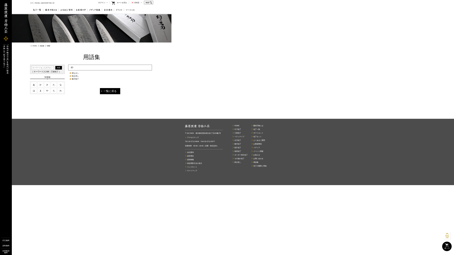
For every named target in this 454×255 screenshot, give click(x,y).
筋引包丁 (237, 148)
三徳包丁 (237, 133)
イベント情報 (258, 151)
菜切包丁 (237, 151)
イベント (119, 10)
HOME (34, 46)
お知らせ (256, 155)
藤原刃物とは (51, 10)
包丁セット (257, 137)
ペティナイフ (239, 137)
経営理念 (190, 156)
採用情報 (190, 160)
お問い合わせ (258, 158)
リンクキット (192, 167)
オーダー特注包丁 (241, 155)
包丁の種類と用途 (260, 166)
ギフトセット (258, 133)
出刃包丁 (237, 140)
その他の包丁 (239, 158)
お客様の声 (81, 10)
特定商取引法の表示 (194, 163)
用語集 (42, 46)
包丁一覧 (37, 10)
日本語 (136, 3)
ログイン (101, 3)
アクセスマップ (193, 137)
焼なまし (75, 73)
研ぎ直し (237, 162)
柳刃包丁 (75, 79)
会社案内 (108, 10)
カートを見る (122, 3)
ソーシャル (130, 10)
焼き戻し (75, 76)
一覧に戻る (110, 91)
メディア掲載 (94, 10)
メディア (256, 148)
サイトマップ (192, 171)
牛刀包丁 (237, 129)
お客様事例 (257, 144)
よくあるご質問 (66, 10)
